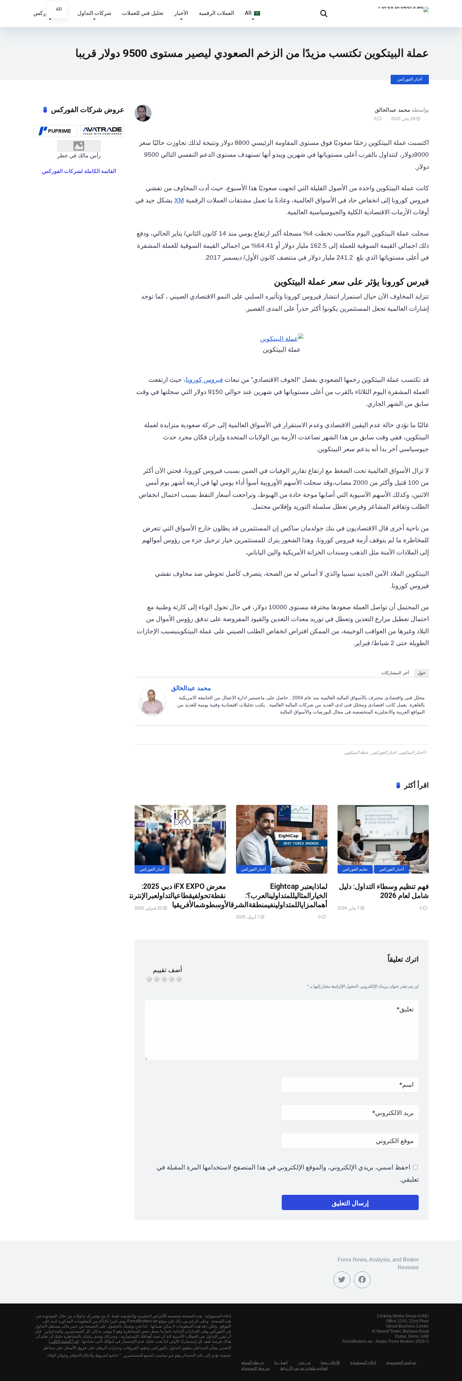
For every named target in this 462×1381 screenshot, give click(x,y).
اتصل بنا (280, 1362)
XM (179, 200)
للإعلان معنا (330, 1362)
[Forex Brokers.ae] (403, 7)
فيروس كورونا (204, 379)
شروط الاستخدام (255, 1368)
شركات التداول (94, 13)
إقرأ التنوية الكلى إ (64, 1341)
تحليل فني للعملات (142, 13)
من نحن (304, 1362)
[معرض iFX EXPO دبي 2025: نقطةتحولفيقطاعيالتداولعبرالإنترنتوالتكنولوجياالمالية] (180, 839)
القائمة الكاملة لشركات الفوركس (79, 171)
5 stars (178, 978)
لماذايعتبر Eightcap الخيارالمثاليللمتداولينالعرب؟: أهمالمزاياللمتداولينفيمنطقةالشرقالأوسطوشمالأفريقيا (249, 895)
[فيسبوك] (362, 1279)
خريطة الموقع (252, 1362)
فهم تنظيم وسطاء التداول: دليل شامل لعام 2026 (384, 891)
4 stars (171, 978)
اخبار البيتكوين (411, 752)
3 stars (163, 978)
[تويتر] (341, 1279)
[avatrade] (102, 131)
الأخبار (181, 13)
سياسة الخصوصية (401, 1362)
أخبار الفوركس (409, 79)
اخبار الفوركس (383, 752)
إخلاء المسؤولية (363, 1362)
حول (421, 672)
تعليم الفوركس (355, 869)
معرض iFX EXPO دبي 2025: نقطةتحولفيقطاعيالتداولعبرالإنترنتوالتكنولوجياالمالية (152, 891)
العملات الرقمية (216, 13)
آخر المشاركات (395, 672)
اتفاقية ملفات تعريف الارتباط (304, 1368)
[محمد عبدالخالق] (152, 713)
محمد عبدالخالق (392, 110)
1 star (148, 978)
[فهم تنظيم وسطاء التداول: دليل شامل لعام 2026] (383, 839)
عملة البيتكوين (356, 752)
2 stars (156, 978)
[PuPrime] (55, 131)
